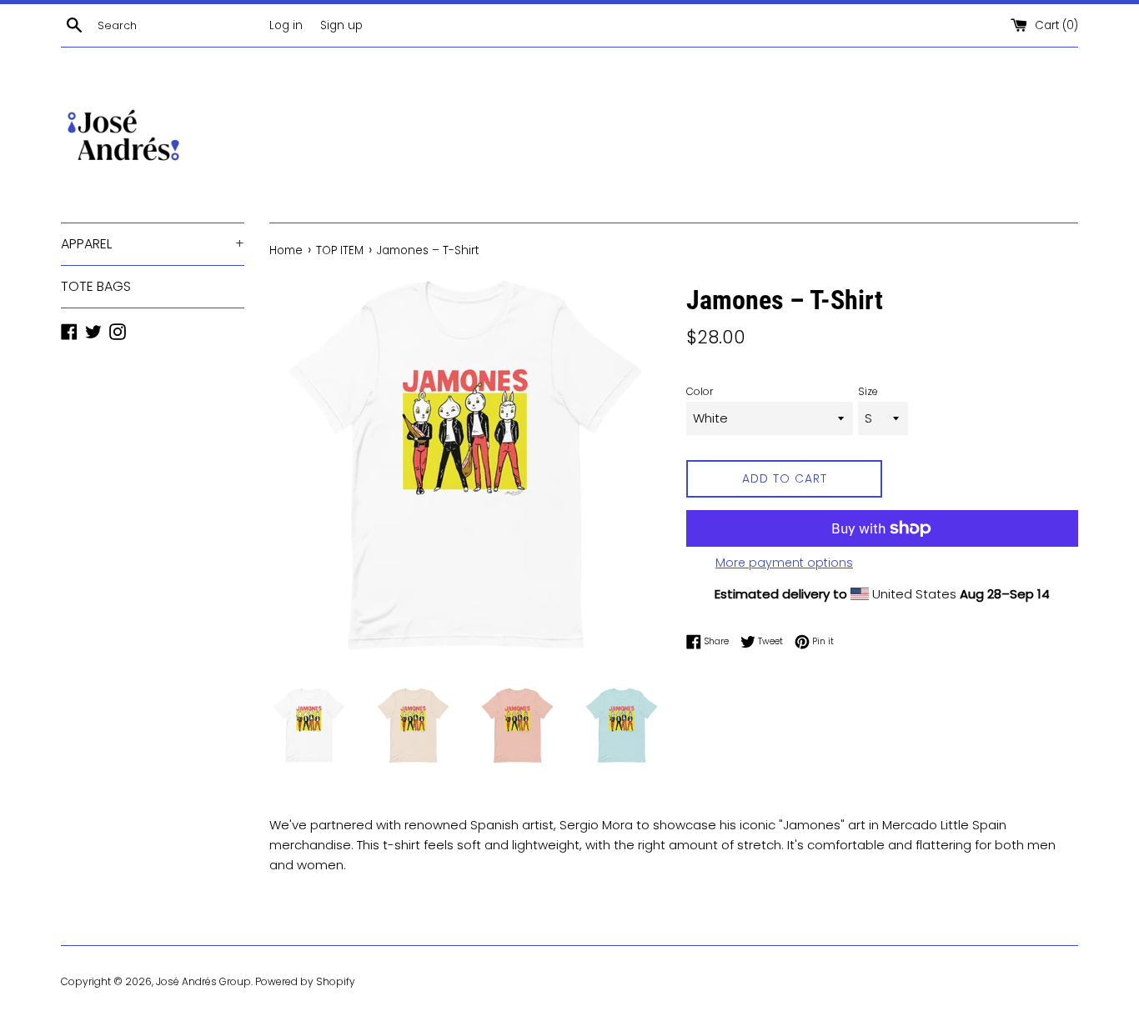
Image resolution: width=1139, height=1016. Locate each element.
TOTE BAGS (96, 286)
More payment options (784, 562)
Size (868, 391)
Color (699, 391)
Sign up (341, 25)
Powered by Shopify (305, 981)
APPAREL (152, 243)
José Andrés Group (203, 981)
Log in (286, 25)
